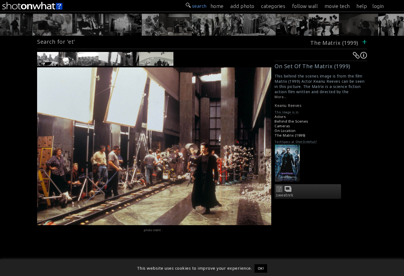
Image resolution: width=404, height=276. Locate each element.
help (361, 6)
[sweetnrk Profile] (279, 190)
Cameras (282, 126)
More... (281, 97)
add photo (242, 6)
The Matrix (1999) (335, 42)
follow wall (305, 6)
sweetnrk (284, 195)
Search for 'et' (56, 41)
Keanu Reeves (288, 105)
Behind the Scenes (291, 121)
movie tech (337, 6)
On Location (285, 130)
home (217, 6)
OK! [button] (261, 268)
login (378, 6)
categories (273, 6)
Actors (280, 116)
